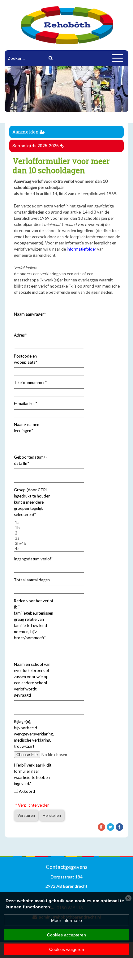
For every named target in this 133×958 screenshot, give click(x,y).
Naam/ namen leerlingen (26, 427)
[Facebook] (119, 826)
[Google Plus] (101, 826)
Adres (20, 335)
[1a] (49, 522)
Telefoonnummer (30, 382)
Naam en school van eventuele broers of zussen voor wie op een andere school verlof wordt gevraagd (32, 680)
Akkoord (27, 791)
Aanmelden (26, 132)
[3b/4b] (49, 543)
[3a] (49, 538)
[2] (49, 533)
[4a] (49, 548)
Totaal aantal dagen (32, 579)
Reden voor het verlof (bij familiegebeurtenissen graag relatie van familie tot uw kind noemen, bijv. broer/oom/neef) (33, 619)
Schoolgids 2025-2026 (36, 146)
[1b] (49, 527)
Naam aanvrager (30, 314)
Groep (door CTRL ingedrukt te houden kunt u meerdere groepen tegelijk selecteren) (32, 502)
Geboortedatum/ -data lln (31, 460)
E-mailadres (25, 403)
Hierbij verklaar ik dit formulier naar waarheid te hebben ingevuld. (32, 774)
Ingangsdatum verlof (33, 558)
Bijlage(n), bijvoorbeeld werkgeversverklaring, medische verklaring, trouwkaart (34, 734)
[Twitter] (110, 826)
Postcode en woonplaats (25, 359)
